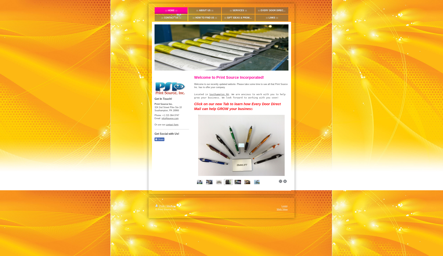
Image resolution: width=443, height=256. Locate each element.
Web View (282, 209)
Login (285, 206)
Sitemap (170, 206)
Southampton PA (219, 94)
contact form (172, 124)
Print (162, 206)
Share (160, 139)
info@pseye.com (170, 118)
